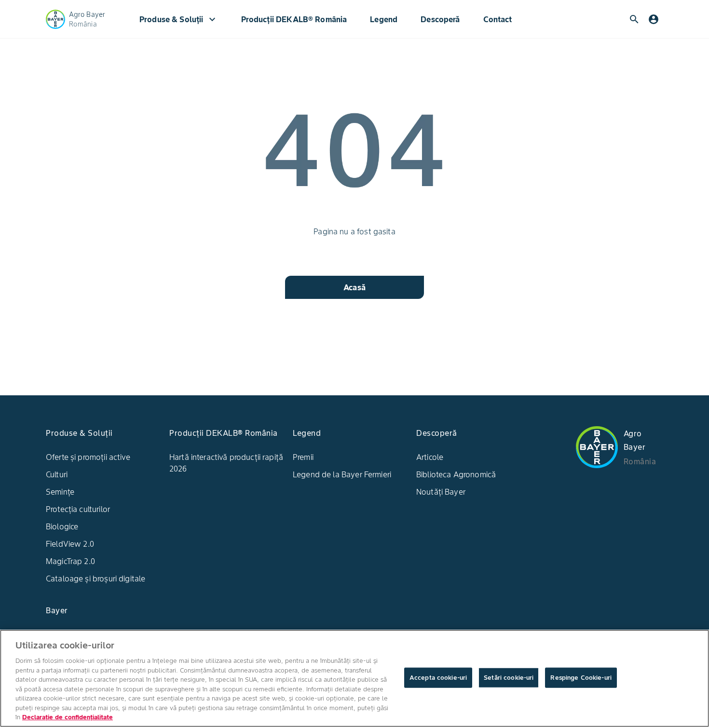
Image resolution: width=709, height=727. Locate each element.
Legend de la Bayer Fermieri (342, 474)
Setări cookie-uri (508, 677)
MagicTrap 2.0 (70, 561)
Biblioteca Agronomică (456, 474)
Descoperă (440, 19)
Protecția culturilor (78, 509)
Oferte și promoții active (88, 457)
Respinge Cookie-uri (580, 677)
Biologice (62, 526)
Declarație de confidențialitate (67, 717)
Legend (383, 19)
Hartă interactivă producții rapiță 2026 (226, 462)
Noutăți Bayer (440, 492)
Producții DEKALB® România (294, 19)
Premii (303, 457)
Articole (429, 457)
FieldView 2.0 (70, 544)
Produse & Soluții (178, 19)
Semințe (60, 492)
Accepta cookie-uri (438, 677)
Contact (497, 19)
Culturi (57, 474)
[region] (354, 678)
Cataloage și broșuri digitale (95, 578)
